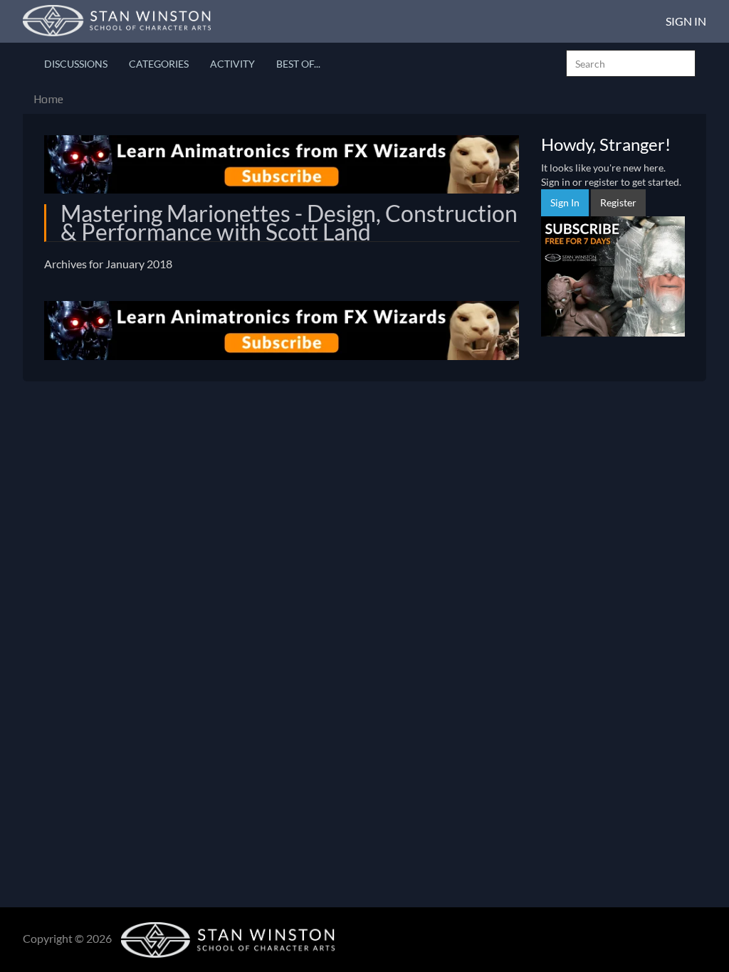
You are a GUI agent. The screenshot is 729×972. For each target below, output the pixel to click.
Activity (232, 64)
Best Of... (298, 64)
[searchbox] (631, 63)
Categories (159, 64)
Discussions (75, 64)
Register (618, 202)
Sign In (686, 21)
